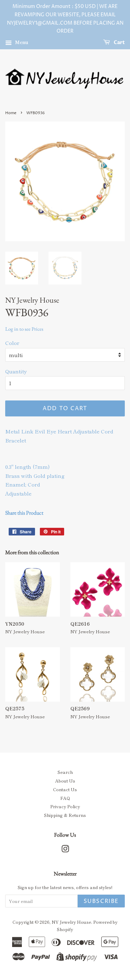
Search (65, 772)
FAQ (65, 798)
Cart (119, 42)
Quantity (16, 371)
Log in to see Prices (24, 329)
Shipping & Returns (65, 815)
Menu (21, 42)
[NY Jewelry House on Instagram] (65, 850)
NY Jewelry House (71, 922)
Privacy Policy (65, 806)
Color (12, 342)
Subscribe (101, 901)
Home (10, 113)
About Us (65, 780)
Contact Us (65, 789)
